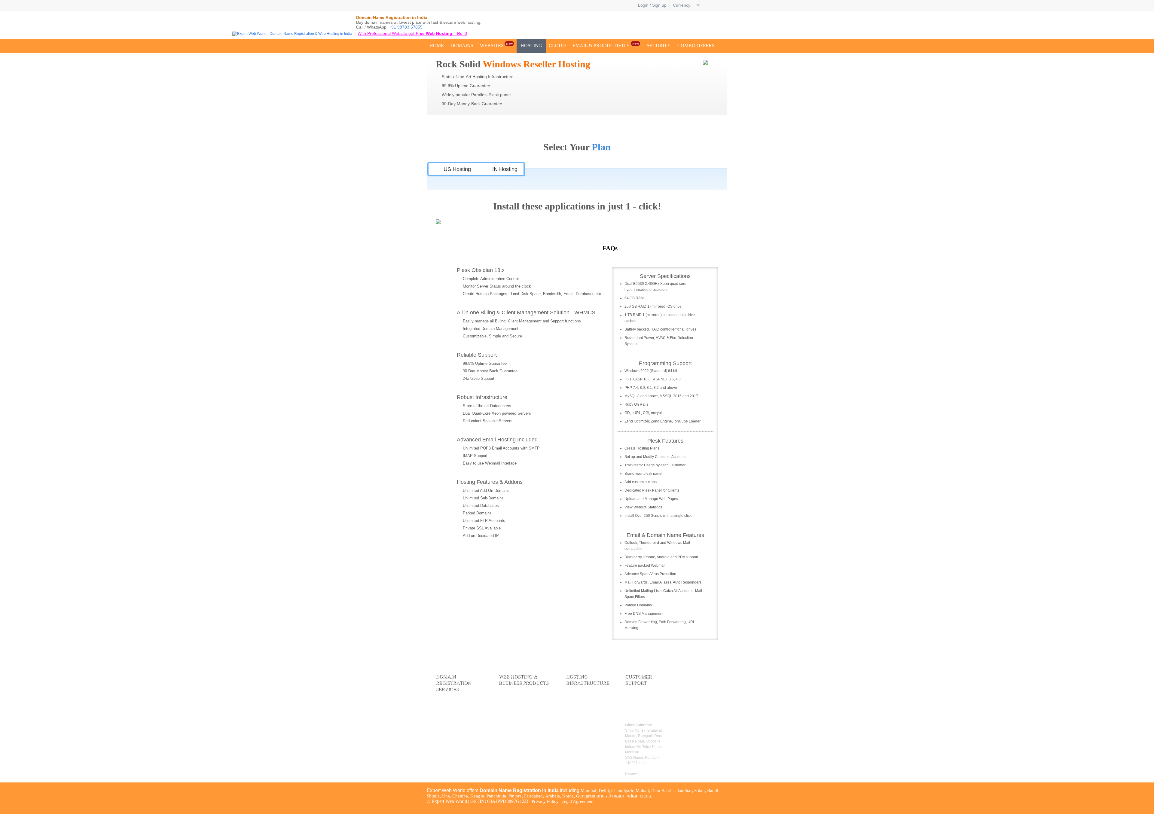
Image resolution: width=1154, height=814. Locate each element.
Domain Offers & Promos (460, 764)
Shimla (433, 796)
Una (446, 796)
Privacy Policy (545, 801)
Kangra (477, 796)
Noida (568, 796)
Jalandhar (683, 790)
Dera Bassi (661, 790)
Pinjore (515, 796)
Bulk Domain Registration (460, 717)
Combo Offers (696, 45)
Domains (461, 45)
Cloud (557, 45)
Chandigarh (622, 790)
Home (436, 45)
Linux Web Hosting (517, 693)
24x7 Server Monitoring (588, 710)
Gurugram (585, 796)
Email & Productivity (605, 44)
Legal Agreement (577, 801)
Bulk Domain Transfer (457, 725)
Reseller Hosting (514, 719)
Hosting (531, 45)
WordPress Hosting (516, 710)
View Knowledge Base (646, 715)
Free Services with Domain (461, 755)
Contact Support (640, 707)
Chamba (460, 796)
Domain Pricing (450, 708)
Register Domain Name (458, 700)
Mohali (642, 790)
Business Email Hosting (521, 735)
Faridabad (533, 796)
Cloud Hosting (512, 727)
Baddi (712, 790)
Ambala (552, 796)
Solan (699, 790)
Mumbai (588, 790)
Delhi (604, 790)
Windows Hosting (515, 702)
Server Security (580, 702)
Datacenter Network (584, 693)
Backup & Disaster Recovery (583, 722)
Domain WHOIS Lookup (459, 733)
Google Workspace (516, 744)
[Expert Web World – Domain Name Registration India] (292, 34)
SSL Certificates (513, 752)
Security (659, 45)
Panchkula (496, 796)
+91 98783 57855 (406, 27)
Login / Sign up (652, 5)
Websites (496, 44)
